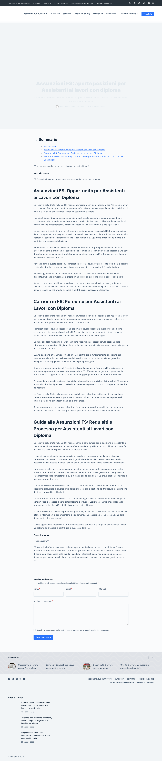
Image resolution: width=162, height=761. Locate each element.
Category (37, 3)
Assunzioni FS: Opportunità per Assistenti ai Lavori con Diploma (74, 149)
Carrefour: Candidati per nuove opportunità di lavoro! (60, 666)
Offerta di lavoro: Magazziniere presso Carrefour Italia (134, 666)
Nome (37, 589)
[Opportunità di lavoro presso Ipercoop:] (86, 666)
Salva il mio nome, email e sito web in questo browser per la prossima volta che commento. (73, 630)
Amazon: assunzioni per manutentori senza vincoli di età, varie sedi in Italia (35, 735)
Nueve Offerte (100, 107)
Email (69, 589)
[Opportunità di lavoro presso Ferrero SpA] (12, 666)
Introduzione (50, 146)
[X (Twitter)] (134, 3)
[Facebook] (129, 3)
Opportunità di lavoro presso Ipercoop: (103, 666)
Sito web (102, 589)
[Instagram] (139, 3)
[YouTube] (149, 3)
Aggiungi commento (43, 601)
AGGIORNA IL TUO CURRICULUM (19, 3)
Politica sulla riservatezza (82, 3)
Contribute (147, 14)
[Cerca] (153, 3)
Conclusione (49, 159)
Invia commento (43, 637)
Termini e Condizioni (104, 3)
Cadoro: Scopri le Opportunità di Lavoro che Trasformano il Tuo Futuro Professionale (35, 705)
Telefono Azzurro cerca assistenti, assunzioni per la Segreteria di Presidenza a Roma (36, 720)
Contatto (47, 3)
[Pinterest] (144, 3)
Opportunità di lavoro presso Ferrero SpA (28, 666)
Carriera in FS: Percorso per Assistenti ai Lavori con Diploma (73, 153)
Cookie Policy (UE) (61, 3)
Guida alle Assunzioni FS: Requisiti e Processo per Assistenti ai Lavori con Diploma (83, 156)
